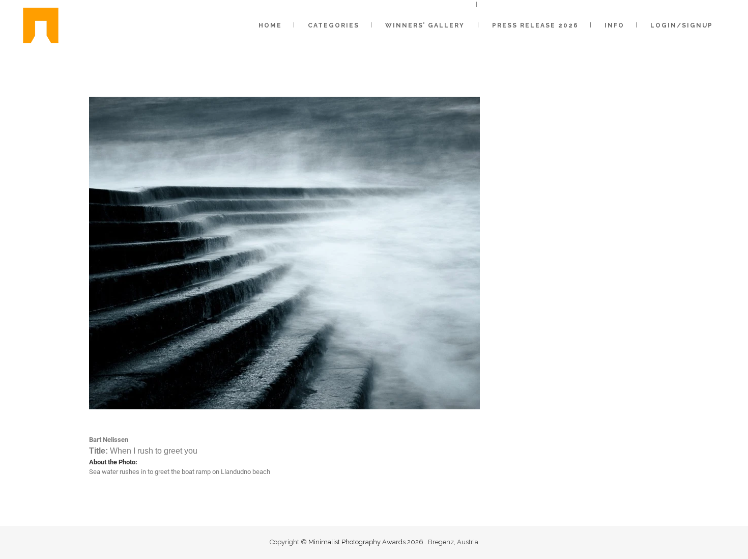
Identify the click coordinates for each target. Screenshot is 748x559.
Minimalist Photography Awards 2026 (366, 542)
